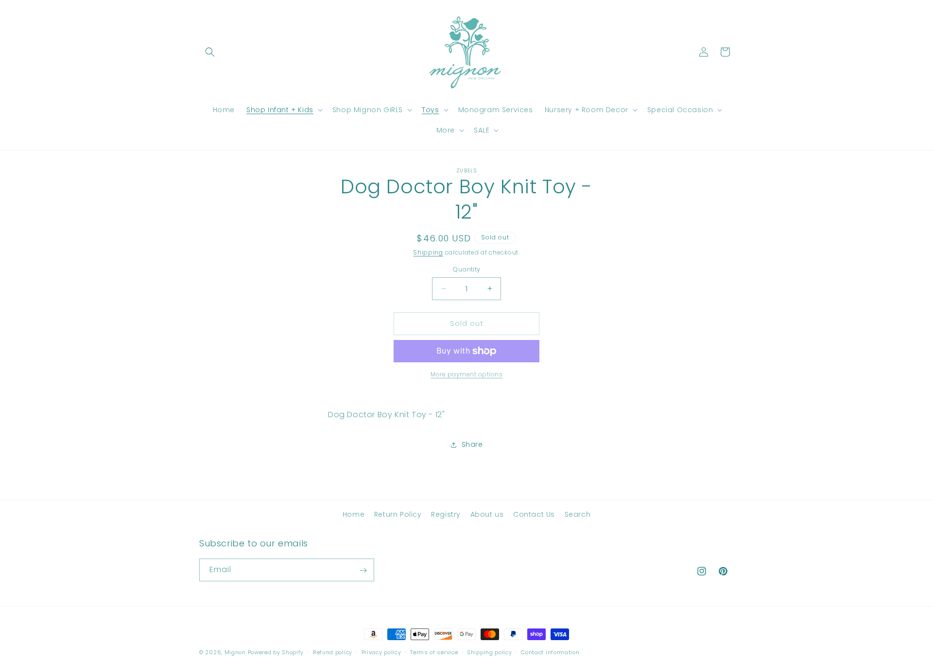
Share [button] (472, 444)
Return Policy (398, 514)
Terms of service (434, 652)
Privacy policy (381, 652)
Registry (446, 514)
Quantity (466, 269)
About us (487, 514)
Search (578, 514)
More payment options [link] (466, 374)
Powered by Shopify (276, 652)
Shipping (428, 252)
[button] (210, 52)
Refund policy (332, 652)
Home (353, 514)
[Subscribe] (363, 570)
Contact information (550, 652)
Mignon (236, 652)
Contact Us (534, 514)
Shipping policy (489, 652)
